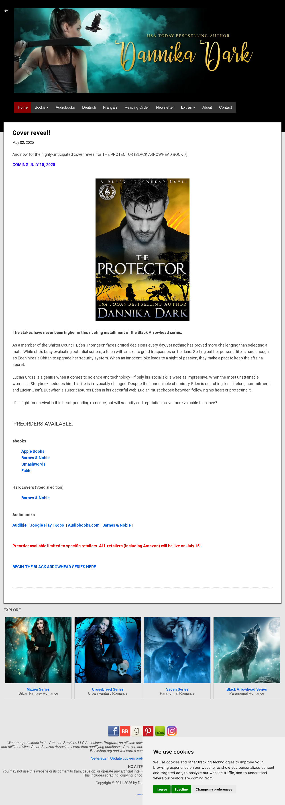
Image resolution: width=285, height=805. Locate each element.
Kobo (59, 525)
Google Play (40, 525)
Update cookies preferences (132, 758)
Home (23, 107)
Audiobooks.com (84, 525)
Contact (225, 107)
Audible (19, 525)
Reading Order (137, 107)
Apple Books (32, 451)
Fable (26, 470)
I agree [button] (162, 789)
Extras (187, 107)
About (207, 107)
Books (40, 107)
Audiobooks (65, 107)
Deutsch (89, 107)
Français (110, 107)
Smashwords (33, 464)
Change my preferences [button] (214, 789)
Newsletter (165, 107)
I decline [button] (181, 789)
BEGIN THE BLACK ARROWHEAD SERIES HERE (54, 566)
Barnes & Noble (36, 457)
